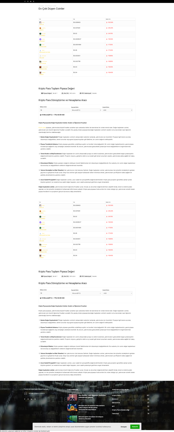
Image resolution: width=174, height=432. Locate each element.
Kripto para (42, 127)
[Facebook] (25, 1)
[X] (34, 1)
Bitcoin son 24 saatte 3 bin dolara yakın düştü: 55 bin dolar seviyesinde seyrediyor (91, 408)
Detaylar (124, 427)
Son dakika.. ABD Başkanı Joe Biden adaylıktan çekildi (92, 396)
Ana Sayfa (41, 6)
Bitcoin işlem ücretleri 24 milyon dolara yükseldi (91, 418)
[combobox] (86, 293)
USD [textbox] (105, 293)
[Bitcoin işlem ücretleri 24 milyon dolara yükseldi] (72, 419)
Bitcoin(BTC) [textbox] (76, 293)
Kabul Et (135, 427)
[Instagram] (28, 1)
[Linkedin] (31, 1)
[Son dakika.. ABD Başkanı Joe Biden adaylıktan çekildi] (72, 397)
